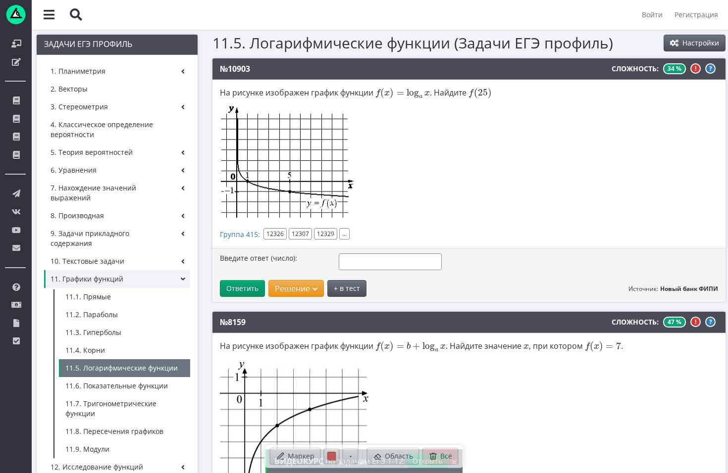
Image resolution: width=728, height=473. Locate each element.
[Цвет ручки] (332, 456)
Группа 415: (240, 234)
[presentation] (402, 93)
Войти (652, 14)
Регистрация (696, 14)
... (344, 234)
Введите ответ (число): (258, 258)
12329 (325, 234)
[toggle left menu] (49, 15)
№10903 (235, 68)
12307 (300, 234)
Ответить (242, 288)
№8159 (233, 322)
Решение (292, 288)
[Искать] (75, 15)
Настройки (699, 42)
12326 (275, 234)
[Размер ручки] (351, 456)
